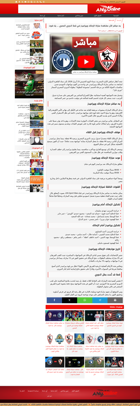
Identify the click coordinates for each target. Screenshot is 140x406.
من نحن (49, 396)
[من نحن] (40, 1)
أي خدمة (42, 15)
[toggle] (24, 15)
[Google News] (31, 1)
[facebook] (54, 300)
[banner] (53, 8)
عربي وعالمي (79, 15)
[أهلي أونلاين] (108, 9)
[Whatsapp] (34, 1)
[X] (69, 300)
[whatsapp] (84, 300)
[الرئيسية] (16, 1)
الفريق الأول (97, 15)
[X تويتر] (22, 1)
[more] (43, 1)
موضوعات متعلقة (116, 307)
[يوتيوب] (25, 1)
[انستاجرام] (28, 1)
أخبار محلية (61, 15)
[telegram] (100, 300)
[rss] (37, 1)
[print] (115, 300)
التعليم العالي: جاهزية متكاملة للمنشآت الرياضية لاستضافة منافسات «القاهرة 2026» (72, 404)
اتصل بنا (22, 391)
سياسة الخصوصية (33, 391)
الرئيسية (116, 15)
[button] (18, 84)
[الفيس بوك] (19, 1)
